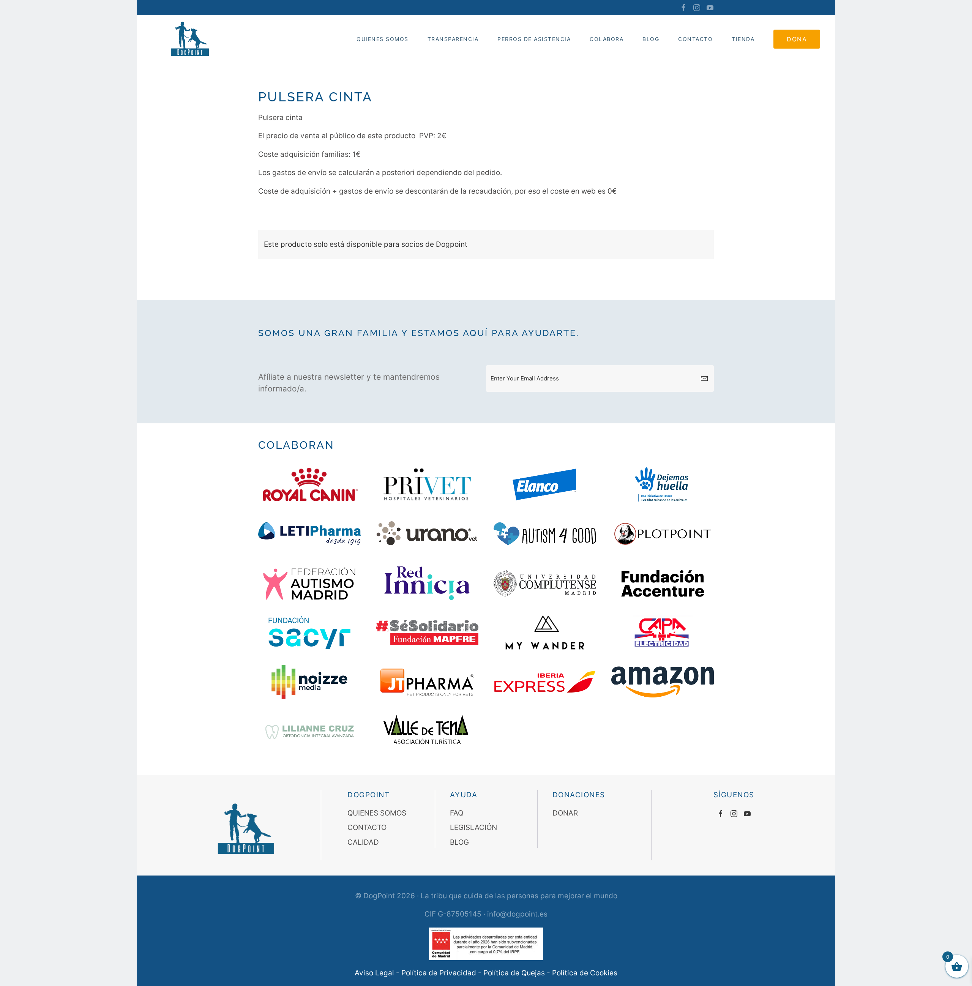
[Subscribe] (704, 378)
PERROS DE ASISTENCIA (534, 39)
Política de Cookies (584, 973)
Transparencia (453, 39)
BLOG (459, 842)
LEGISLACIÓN (473, 827)
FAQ (456, 813)
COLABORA (606, 39)
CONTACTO (695, 39)
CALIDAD (363, 842)
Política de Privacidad (438, 973)
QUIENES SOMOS (376, 813)
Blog (650, 39)
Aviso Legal (374, 973)
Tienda (743, 39)
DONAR (565, 813)
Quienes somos (383, 39)
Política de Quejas (514, 973)
